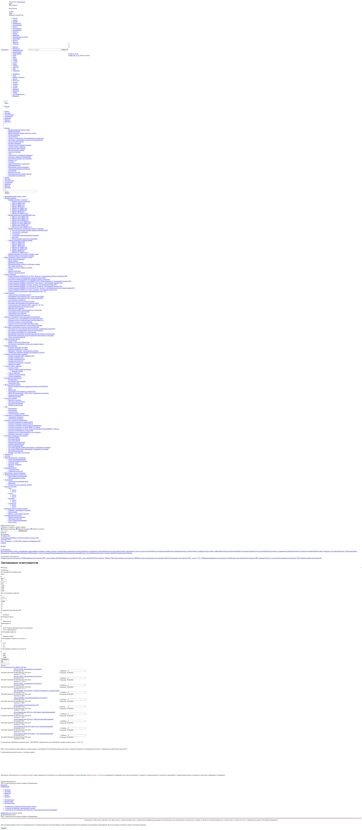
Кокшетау (16, 89)
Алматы (15, 84)
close (10, 3)
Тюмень (15, 65)
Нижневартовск (18, 50)
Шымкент (16, 96)
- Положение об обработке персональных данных (20, 806)
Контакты (8, 121)
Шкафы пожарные (14, 131)
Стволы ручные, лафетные (16, 147)
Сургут (15, 62)
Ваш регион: (13, 2)
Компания (4, 785)
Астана (15, 86)
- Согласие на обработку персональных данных (20, 808)
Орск (14, 57)
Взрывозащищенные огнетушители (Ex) (216, 558)
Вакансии (8, 118)
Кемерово (16, 35)
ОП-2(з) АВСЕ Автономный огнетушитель (28, 669)
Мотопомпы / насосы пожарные (18, 167)
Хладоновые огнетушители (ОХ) (289, 558)
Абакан (15, 20)
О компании (8, 116)
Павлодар (16, 91)
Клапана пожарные (14, 143)
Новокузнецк (17, 52)
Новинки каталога (38, 529)
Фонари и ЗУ (12, 160)
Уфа (14, 69)
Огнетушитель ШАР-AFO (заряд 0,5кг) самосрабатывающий (33, 726)
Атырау (15, 87)
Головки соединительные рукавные (19, 145)
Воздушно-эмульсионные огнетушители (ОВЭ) (153, 558)
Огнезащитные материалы (16, 175)
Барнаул (15, 21)
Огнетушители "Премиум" (103, 558)
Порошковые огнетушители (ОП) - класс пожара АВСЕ (42, 558)
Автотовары (12, 170)
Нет (12, 11)
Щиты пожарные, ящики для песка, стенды (22, 133)
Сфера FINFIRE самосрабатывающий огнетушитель (30, 698)
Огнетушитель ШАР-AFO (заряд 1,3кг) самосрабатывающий (33, 733)
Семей (15, 92)
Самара (15, 60)
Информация (5, 786)
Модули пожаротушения (16, 150)
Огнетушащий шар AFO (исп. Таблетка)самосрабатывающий (33, 719)
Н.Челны (16, 43)
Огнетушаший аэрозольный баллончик (26, 705)
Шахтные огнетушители (237, 558)
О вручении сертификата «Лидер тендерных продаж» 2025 (20, 538)
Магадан (15, 42)
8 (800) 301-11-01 (74, 55)
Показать (5, 663)
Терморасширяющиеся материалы (19, 169)
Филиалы (8, 790)
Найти (7, 193)
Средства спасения (14, 152)
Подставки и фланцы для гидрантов (20, 158)
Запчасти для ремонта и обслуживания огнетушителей (26, 138)
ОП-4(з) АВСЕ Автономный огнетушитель (28, 676)
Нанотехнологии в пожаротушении (19, 174)
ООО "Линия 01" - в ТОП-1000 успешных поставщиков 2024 (20, 541)
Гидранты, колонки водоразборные (19, 157)
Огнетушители (13, 136)
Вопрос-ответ (9, 801)
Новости (7, 120)
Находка (15, 47)
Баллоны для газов (14, 172)
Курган (15, 40)
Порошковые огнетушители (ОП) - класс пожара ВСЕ (77, 558)
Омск (14, 55)
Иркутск (15, 32)
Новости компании (9, 529)
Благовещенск (17, 25)
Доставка (7, 113)
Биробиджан (17, 23)
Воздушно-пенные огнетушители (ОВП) (125, 558)
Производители (10, 803)
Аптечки (11, 162)
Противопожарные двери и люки (19, 130)
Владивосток (17, 28)
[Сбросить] (2, 662)
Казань (15, 33)
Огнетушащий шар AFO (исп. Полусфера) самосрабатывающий (34, 712)
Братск (15, 27)
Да (10, 11)
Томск (15, 64)
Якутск (15, 79)
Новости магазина (24, 529)
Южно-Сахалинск (18, 77)
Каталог (7, 106)
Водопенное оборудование (17, 148)
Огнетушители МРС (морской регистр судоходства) (262, 558)
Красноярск (21, 2)
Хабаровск (16, 70)
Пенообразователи (14, 165)
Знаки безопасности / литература (19, 164)
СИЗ (9, 153)
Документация (9, 114)
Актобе (15, 82)
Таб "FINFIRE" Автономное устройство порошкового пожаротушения (36, 690)
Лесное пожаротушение (16, 141)
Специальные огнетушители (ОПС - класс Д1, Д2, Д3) (186, 558)
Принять (4, 828)
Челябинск (16, 74)
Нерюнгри (16, 48)
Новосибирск (17, 53)
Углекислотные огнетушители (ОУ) (12, 558)
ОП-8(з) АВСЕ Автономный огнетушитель (28, 683)
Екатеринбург (17, 30)
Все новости (5, 534)
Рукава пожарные (14, 135)
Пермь (15, 59)
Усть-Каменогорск (19, 94)
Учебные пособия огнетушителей (310, 558)
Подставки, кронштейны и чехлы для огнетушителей (25, 140)
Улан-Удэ (16, 67)
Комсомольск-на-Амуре (20, 37)
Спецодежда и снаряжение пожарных (20, 155)
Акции (7, 111)
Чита (14, 75)
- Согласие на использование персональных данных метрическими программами (31, 810)
